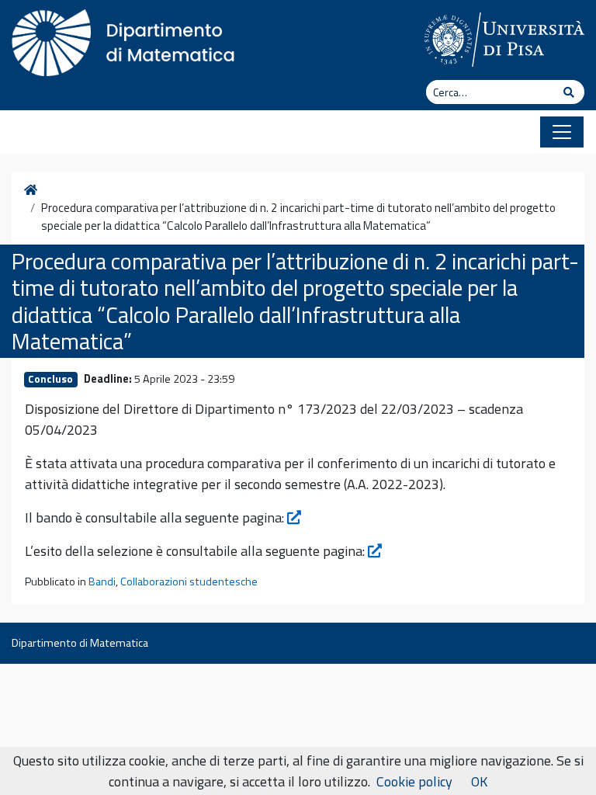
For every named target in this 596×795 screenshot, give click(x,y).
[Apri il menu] (562, 132)
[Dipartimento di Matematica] (128, 38)
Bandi (102, 581)
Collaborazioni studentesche (189, 581)
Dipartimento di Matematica (80, 642)
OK (479, 781)
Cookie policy (414, 781)
